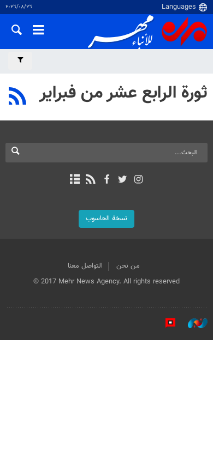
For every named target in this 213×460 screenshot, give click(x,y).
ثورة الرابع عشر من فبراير (123, 93)
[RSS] (17, 97)
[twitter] (122, 180)
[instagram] (138, 180)
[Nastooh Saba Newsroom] (192, 323)
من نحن (128, 266)
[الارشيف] (74, 180)
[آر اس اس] (90, 180)
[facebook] (106, 180)
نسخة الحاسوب (106, 218)
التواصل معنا (85, 266)
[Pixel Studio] (165, 323)
